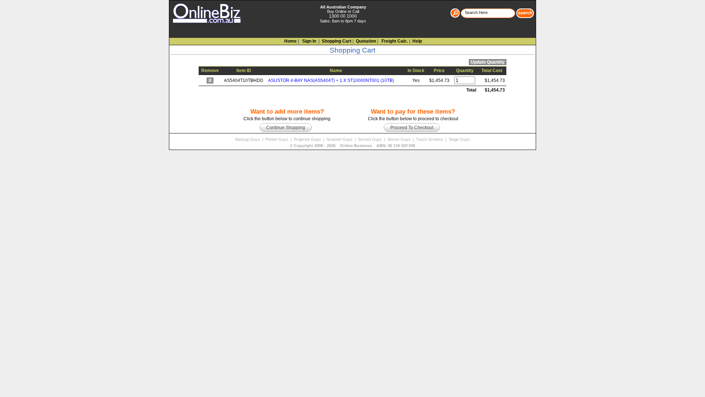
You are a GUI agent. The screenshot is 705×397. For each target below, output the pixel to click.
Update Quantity (488, 62)
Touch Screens (430, 139)
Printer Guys (277, 139)
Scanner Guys (340, 139)
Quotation (366, 41)
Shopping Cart (336, 41)
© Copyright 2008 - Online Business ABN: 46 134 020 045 (352, 145)
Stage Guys (459, 139)
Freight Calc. (394, 41)
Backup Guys (248, 139)
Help (417, 41)
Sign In (308, 41)
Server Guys (399, 139)
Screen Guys (370, 139)
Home (290, 41)
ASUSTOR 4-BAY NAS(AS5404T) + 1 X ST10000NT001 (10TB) (331, 80)
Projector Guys (308, 139)
